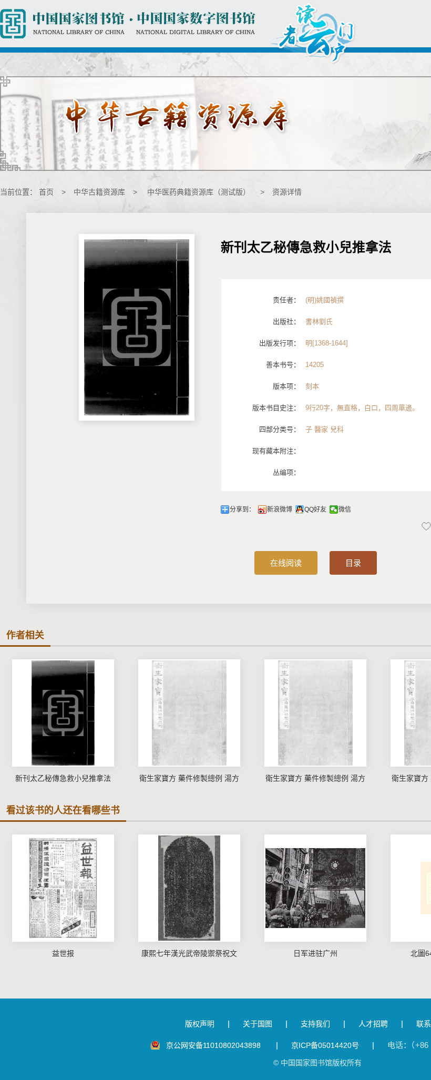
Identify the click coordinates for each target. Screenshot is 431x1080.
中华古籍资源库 (99, 192)
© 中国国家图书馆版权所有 (317, 1062)
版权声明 (199, 1024)
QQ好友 (315, 509)
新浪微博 (279, 509)
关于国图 (257, 1024)
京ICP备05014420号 (325, 1045)
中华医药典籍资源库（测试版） (198, 192)
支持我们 (315, 1024)
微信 (344, 509)
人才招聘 (373, 1024)
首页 (46, 192)
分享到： (242, 509)
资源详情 (287, 192)
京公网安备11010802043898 (214, 1045)
